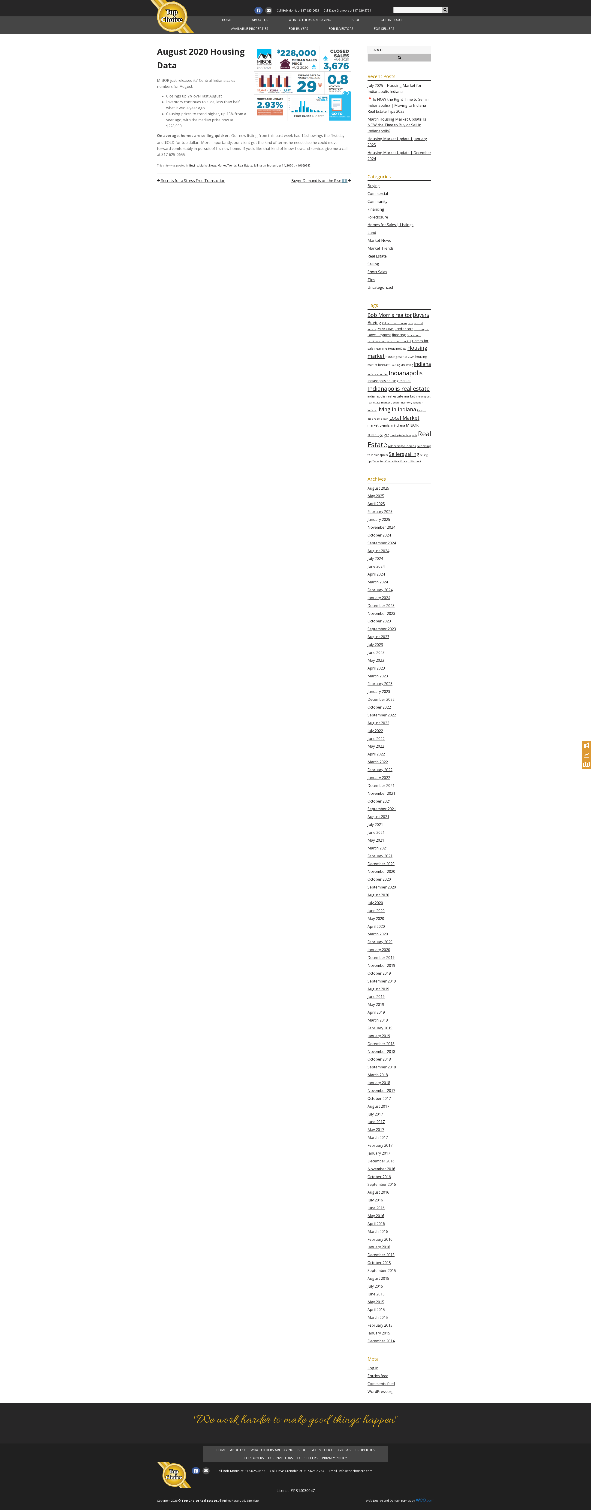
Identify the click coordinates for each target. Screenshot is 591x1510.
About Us (260, 20)
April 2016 (376, 1223)
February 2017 (380, 1145)
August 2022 (378, 722)
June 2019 (376, 996)
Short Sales (377, 271)
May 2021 (376, 840)
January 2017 (379, 1153)
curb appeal (421, 329)
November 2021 (381, 793)
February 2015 (380, 1325)
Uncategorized (380, 287)
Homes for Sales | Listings (390, 224)
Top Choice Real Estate (393, 461)
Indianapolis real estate (399, 388)
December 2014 (381, 1340)
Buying (193, 165)
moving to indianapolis (403, 435)
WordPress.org (381, 1391)
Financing (376, 209)
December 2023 (381, 605)
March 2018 (378, 1074)
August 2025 (378, 488)
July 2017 (375, 1114)
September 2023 (382, 628)
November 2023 (381, 613)
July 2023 (375, 644)
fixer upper (414, 335)
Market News (207, 165)
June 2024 (376, 566)
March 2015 (378, 1317)
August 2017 (378, 1106)
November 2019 (381, 965)
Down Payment (379, 335)
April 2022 (376, 754)
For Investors (341, 28)
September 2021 (382, 808)
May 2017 (376, 1129)
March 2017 (378, 1137)
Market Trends (227, 165)
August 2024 (378, 550)
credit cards (385, 329)
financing (399, 335)
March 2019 (378, 1020)
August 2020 (378, 895)
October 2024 (379, 535)
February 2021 (380, 855)
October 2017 (379, 1098)
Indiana (422, 364)
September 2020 (382, 887)
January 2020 (379, 949)
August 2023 (378, 636)
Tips (371, 279)
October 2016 (379, 1176)
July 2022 (375, 730)
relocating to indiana (402, 446)
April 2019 (376, 1012)
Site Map (253, 1500)
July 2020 (375, 902)
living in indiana (396, 409)
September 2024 (382, 543)
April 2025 (376, 503)
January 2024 (379, 597)
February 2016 (380, 1239)
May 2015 (376, 1301)
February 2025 (380, 511)
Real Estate (245, 165)
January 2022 (379, 777)
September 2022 (382, 715)
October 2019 (379, 973)
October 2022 (379, 707)
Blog (355, 20)
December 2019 (381, 957)
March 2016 (378, 1231)
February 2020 (380, 941)
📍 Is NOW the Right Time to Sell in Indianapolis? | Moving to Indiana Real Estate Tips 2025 (398, 105)
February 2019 (380, 1028)
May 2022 (376, 746)
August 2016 (378, 1192)
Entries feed (378, 1375)
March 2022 (378, 761)
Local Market (404, 417)
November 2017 (381, 1090)
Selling (257, 165)
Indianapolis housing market (389, 381)
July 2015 (375, 1286)
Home (227, 20)
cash (410, 323)
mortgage (378, 434)
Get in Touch (392, 20)
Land (372, 232)
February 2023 (380, 683)
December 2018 (381, 1043)
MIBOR (412, 425)
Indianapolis (405, 373)
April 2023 (376, 668)
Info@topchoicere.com (355, 1471)
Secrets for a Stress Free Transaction (192, 180)
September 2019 (382, 981)
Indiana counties (378, 374)
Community (377, 201)
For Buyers (298, 28)
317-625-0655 (310, 10)
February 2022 (380, 769)
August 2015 (378, 1278)
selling (412, 454)
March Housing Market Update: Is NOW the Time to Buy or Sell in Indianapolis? (397, 125)
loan (385, 418)
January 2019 (379, 1035)
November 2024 (381, 527)
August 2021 (378, 816)
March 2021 (378, 848)
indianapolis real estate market (391, 396)
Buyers (421, 314)
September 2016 (382, 1184)
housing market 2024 (400, 357)
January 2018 (379, 1082)
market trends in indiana (386, 425)
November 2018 (381, 1051)
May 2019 (376, 1004)
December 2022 (381, 699)
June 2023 (376, 652)
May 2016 (376, 1215)
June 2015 (376, 1294)
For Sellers (384, 28)
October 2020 (379, 879)
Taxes (376, 461)
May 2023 (376, 660)
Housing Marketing (401, 365)
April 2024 (376, 574)
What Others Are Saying (310, 20)
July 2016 (375, 1200)
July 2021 (375, 824)
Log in (373, 1368)
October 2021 (379, 801)
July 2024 (375, 558)
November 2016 (381, 1168)
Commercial (378, 193)
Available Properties (249, 28)
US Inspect (414, 461)
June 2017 (376, 1121)
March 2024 (378, 582)
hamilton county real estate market (389, 341)
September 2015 (382, 1270)
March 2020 (378, 934)
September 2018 (382, 1067)
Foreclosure (378, 217)
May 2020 (376, 918)
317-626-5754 (362, 10)
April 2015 (376, 1309)
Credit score (404, 329)
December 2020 (381, 863)
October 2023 (379, 621)
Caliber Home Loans (394, 323)
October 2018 (379, 1059)
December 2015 (381, 1254)
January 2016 (379, 1246)
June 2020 (376, 910)
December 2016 (381, 1161)
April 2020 (376, 926)
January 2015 (379, 1333)
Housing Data (397, 348)
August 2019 (378, 989)
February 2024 (380, 589)
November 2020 (381, 871)
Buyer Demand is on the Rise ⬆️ (319, 180)
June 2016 (376, 1207)
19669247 (304, 165)
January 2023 (379, 691)
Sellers (396, 454)
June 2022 (376, 738)
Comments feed (381, 1383)
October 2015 (379, 1262)
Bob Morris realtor (390, 314)
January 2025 (379, 519)
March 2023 (378, 676)
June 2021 (376, 832)
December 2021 (381, 785)
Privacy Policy (334, 1458)
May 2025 (376, 495)
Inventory (406, 402)
